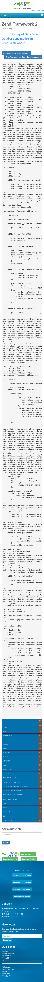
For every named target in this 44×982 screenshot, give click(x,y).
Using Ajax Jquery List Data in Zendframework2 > (23, 57)
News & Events (21, 8)
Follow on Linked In (23, 882)
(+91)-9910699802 (28, 854)
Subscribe (7, 940)
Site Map (6, 974)
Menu (3, 15)
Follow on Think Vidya (22, 875)
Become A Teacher (29, 859)
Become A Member (10, 859)
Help (5, 971)
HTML (5, 960)
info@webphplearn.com (17, 917)
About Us (6, 967)
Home (14, 8)
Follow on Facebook (23, 889)
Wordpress (7, 956)
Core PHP (6, 958)
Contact (29, 8)
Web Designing (8, 953)
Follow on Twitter (23, 896)
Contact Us (7, 976)
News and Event (9, 969)
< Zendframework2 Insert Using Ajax (16, 53)
